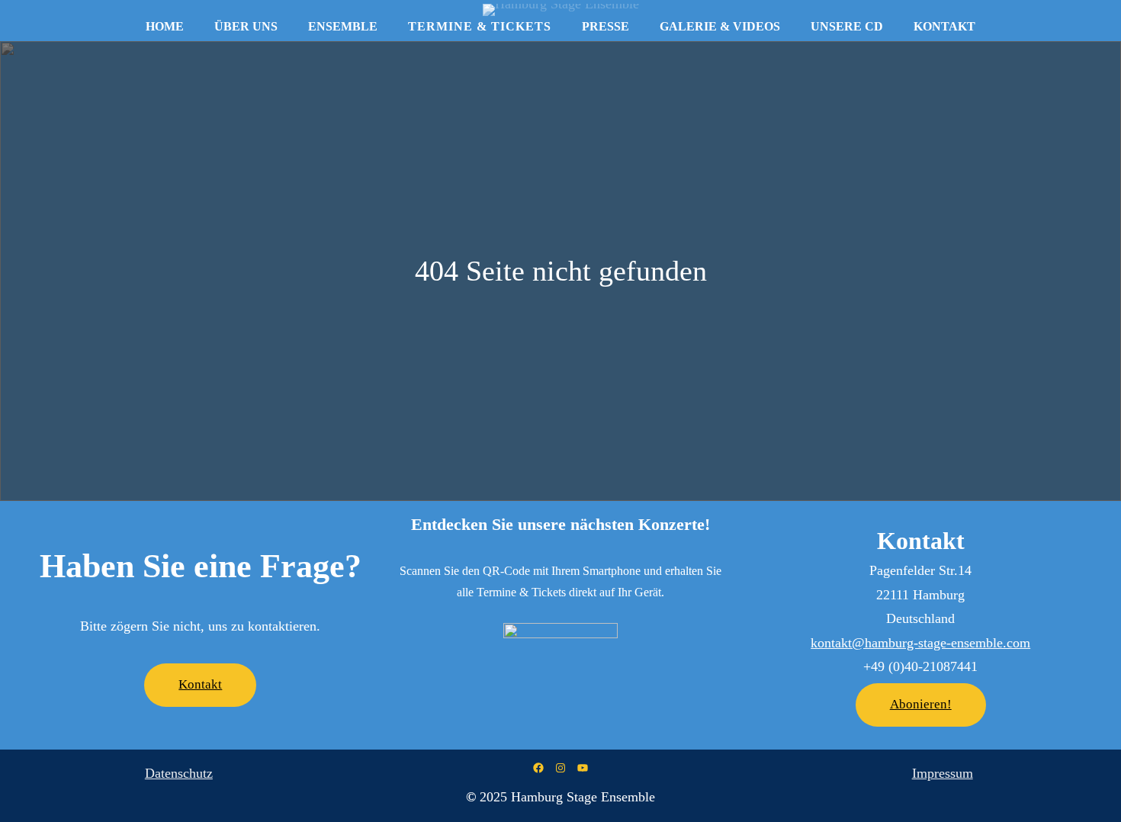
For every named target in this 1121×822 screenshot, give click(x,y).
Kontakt (200, 684)
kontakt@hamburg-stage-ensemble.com (920, 642)
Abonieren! (921, 704)
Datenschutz (179, 773)
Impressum (942, 773)
